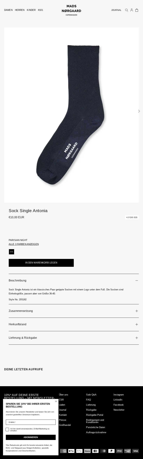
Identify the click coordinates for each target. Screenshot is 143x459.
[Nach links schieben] (4, 111)
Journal (62, 410)
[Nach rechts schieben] (139, 111)
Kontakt (63, 415)
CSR (61, 399)
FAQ (88, 399)
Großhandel (65, 425)
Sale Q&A (91, 394)
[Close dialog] (56, 401)
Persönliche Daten (95, 427)
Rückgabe (91, 410)
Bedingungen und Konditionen (95, 421)
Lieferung (91, 404)
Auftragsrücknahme (96, 432)
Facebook (119, 404)
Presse (62, 420)
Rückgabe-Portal (94, 415)
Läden (62, 404)
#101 (40, 10)
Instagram (119, 394)
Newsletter (119, 410)
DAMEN (8, 10)
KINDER (31, 10)
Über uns (63, 394)
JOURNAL (116, 10)
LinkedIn (118, 399)
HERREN (20, 10)
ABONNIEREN (31, 437)
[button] (137, 10)
